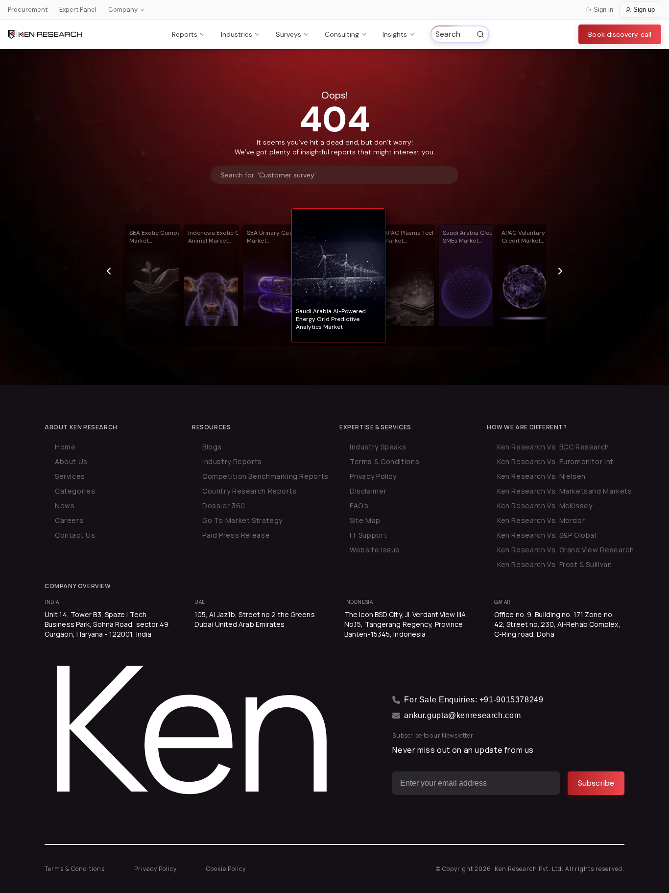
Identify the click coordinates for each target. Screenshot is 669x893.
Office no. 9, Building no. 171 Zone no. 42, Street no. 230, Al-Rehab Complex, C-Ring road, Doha (557, 624)
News (64, 505)
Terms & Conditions (384, 461)
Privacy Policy (373, 476)
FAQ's (359, 505)
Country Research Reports (249, 491)
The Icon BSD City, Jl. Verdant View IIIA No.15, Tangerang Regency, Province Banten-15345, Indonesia (405, 624)
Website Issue (375, 549)
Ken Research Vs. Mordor (541, 520)
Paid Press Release (236, 535)
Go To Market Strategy (242, 520)
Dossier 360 (223, 505)
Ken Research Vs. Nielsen (541, 476)
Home (65, 446)
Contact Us (75, 535)
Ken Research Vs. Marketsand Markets (564, 491)
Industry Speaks (378, 446)
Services (70, 476)
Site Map (365, 520)
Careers (69, 520)
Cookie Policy (226, 869)
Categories (75, 491)
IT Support (368, 535)
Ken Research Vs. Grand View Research (565, 549)
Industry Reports (232, 461)
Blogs (212, 446)
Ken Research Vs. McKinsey (545, 505)
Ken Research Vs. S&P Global (547, 535)
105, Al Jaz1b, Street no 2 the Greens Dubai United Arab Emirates (254, 619)
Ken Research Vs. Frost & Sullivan (554, 564)
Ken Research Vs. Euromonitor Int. (556, 461)
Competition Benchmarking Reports (265, 476)
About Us (71, 461)
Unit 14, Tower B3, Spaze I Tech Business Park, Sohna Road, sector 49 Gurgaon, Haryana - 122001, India (107, 624)
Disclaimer (368, 491)
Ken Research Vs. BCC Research (553, 446)
